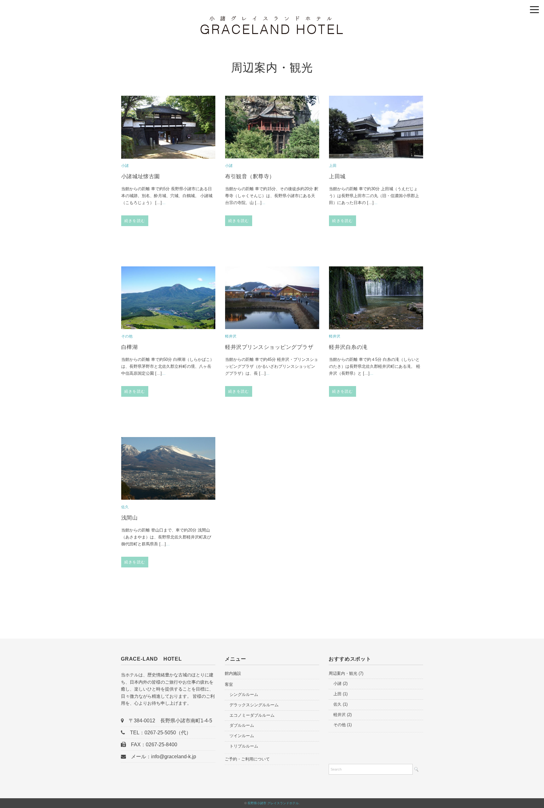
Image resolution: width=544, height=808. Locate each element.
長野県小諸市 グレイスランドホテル (273, 803)
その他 (127, 336)
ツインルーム (242, 735)
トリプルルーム (244, 746)
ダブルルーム (242, 725)
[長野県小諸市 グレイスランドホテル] (272, 20)
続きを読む (134, 221)
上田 (333, 165)
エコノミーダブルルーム (252, 715)
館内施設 (233, 673)
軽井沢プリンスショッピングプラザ (269, 347)
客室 (229, 684)
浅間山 (129, 518)
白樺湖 (129, 347)
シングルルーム (244, 694)
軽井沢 (230, 336)
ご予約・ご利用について (247, 759)
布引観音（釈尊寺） (250, 176)
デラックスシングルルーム (254, 705)
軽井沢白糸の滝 (348, 347)
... (164, 202)
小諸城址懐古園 (140, 176)
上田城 (337, 176)
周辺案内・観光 (343, 673)
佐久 (125, 507)
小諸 (125, 165)
